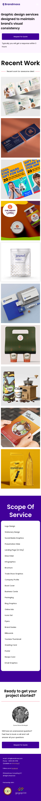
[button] (37, 4)
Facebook (14, 768)
